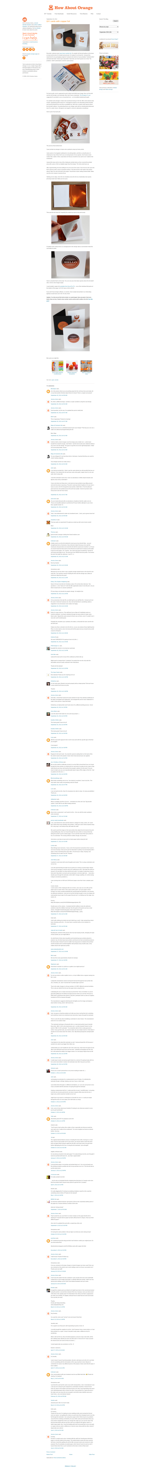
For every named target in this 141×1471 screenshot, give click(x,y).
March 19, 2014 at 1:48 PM (58, 1319)
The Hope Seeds (55, 672)
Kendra (53, 1287)
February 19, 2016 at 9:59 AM (58, 1396)
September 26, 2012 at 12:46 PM (59, 677)
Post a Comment (51, 1452)
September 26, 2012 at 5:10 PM (59, 758)
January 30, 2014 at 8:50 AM (58, 1283)
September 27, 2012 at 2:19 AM (59, 816)
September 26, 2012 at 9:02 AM (59, 404)
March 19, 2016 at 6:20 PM (58, 1405)
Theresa (53, 532)
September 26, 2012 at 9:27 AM (59, 494)
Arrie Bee (53, 654)
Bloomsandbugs (55, 778)
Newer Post (50, 1454)
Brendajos (53, 388)
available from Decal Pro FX (67, 286)
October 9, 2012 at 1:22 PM (58, 1121)
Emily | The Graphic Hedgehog (59, 581)
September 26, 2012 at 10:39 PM (59, 806)
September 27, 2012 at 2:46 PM (59, 960)
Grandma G (54, 519)
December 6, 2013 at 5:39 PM (58, 1259)
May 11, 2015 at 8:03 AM (57, 1378)
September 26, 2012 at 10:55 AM (59, 537)
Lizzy (52, 737)
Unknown (53, 541)
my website (38, 28)
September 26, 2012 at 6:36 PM (59, 774)
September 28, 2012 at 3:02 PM (59, 1064)
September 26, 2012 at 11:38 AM (59, 633)
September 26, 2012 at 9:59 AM (59, 515)
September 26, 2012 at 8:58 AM (59, 395)
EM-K (52, 416)
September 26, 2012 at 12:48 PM (59, 691)
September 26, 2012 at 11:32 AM (59, 606)
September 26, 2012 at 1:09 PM (59, 707)
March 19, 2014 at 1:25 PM (58, 1307)
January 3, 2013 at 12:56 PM (58, 1158)
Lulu (52, 788)
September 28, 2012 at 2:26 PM (59, 1053)
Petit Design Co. (55, 645)
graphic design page (32, 54)
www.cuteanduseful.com (57, 949)
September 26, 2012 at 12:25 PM (59, 668)
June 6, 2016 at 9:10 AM (57, 1448)
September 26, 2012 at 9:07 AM (59, 412)
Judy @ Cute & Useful (56, 930)
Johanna (53, 1068)
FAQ (92, 14)
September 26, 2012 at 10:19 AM (59, 528)
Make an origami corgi (86, 373)
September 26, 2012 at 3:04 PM (59, 716)
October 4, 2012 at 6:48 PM (58, 1112)
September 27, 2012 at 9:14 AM (59, 914)
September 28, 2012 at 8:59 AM (59, 1036)
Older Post (91, 1454)
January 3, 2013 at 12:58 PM (58, 1170)
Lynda (52, 845)
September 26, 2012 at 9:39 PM (59, 795)
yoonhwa (53, 1238)
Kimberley (53, 681)
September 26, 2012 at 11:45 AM (59, 641)
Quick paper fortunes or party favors (57, 373)
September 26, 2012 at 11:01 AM (59, 556)
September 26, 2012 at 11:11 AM (59, 577)
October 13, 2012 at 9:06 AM (58, 1133)
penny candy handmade (57, 820)
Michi (52, 955)
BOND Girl (53, 1199)
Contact (98, 14)
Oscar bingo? (114, 39)
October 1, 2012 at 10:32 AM (58, 1073)
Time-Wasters (84, 14)
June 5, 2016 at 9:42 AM (57, 1430)
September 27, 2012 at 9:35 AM (59, 926)
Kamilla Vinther (55, 720)
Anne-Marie (54, 711)
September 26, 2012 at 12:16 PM (59, 650)
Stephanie (53, 964)
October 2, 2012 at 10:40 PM (58, 1101)
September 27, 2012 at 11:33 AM (59, 951)
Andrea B (53, 637)
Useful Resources (72, 14)
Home (70, 1454)
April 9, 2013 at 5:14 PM (57, 1184)
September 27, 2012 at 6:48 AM (59, 855)
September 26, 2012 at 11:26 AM (59, 593)
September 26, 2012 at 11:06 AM (59, 565)
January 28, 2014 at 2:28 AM (58, 1271)
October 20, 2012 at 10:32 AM (58, 1147)
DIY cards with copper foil (58, 21)
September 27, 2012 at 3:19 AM (59, 841)
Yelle (52, 1116)
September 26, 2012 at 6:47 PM (59, 784)
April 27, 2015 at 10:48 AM (58, 1350)
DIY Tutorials (48, 14)
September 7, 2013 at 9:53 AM (59, 1209)
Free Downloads (59, 14)
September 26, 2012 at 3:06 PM (59, 724)
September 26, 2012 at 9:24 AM (59, 464)
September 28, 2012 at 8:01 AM (59, 969)
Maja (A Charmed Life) (57, 425)
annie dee (53, 498)
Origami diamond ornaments (71, 373)
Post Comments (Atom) (60, 1457)
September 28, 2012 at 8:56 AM (59, 1007)
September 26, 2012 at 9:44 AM (59, 507)
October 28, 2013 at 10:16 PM (58, 1234)
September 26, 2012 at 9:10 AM (59, 435)
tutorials (56, 379)
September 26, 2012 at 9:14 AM (59, 450)
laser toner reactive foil (65, 53)
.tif (51, 1137)
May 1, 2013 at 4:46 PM (57, 1195)
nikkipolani (53, 799)
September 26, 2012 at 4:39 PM (59, 747)
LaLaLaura (54, 1174)
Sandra (53, 1400)
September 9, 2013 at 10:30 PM (59, 1225)
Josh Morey (54, 859)
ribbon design (109, 89)
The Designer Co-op (85, 95)
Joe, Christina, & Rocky (57, 762)
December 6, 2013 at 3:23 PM (58, 1250)
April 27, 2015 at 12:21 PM (58, 1368)
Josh (52, 468)
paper (53, 379)
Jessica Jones (54, 399)
